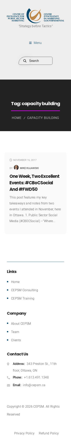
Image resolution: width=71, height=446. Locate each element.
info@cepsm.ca (34, 385)
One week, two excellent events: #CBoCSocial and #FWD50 (34, 182)
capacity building (43, 118)
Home (16, 118)
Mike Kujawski (29, 168)
